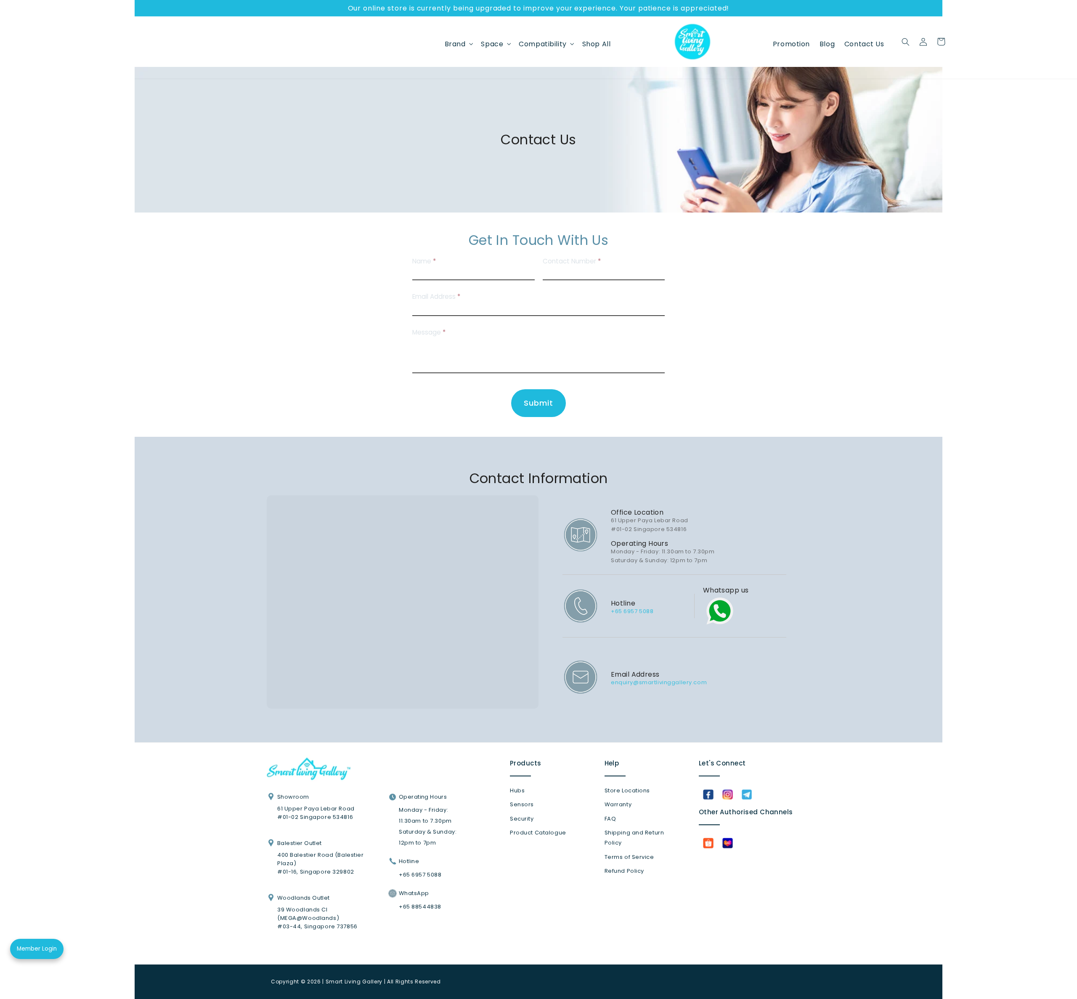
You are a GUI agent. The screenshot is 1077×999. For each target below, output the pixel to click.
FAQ (610, 819)
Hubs (517, 790)
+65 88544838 (420, 907)
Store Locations (627, 790)
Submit (538, 403)
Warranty (618, 804)
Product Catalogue (538, 833)
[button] (458, 44)
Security (522, 819)
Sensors (522, 804)
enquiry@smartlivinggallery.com (659, 682)
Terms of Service (629, 857)
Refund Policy (624, 871)
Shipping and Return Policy (634, 838)
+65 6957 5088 (632, 611)
